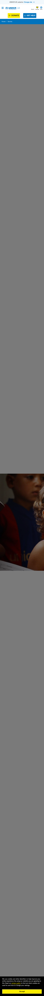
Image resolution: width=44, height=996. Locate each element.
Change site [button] (28, 2)
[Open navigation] (3, 8)
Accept (22, 991)
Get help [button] (31, 15)
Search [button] (32, 9)
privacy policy (16, 983)
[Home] (12, 8)
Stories (10, 21)
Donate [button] (37, 9)
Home (4, 21)
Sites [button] (41, 9)
